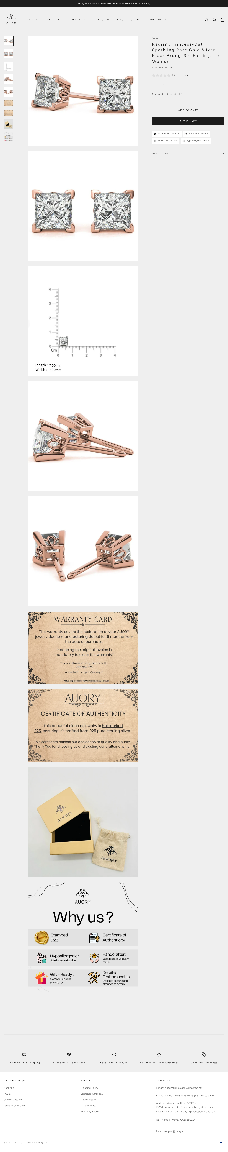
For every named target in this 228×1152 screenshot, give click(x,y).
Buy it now (188, 121)
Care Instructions (13, 1099)
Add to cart (188, 110)
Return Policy (88, 1099)
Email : (159, 1131)
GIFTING (136, 19)
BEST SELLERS (81, 19)
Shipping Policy (89, 1088)
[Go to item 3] (9, 66)
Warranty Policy (90, 1111)
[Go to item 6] (9, 103)
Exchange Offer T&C (92, 1093)
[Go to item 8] (9, 124)
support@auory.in (173, 1131)
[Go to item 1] (9, 41)
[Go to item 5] (9, 92)
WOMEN (32, 19)
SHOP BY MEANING (111, 19)
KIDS (61, 19)
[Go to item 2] (9, 53)
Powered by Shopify (35, 1143)
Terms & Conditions (14, 1105)
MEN (48, 19)
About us (9, 1088)
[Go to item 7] (9, 112)
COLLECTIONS (158, 19)
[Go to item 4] (9, 79)
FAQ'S (7, 1093)
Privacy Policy (88, 1105)
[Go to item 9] (9, 137)
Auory (156, 37)
